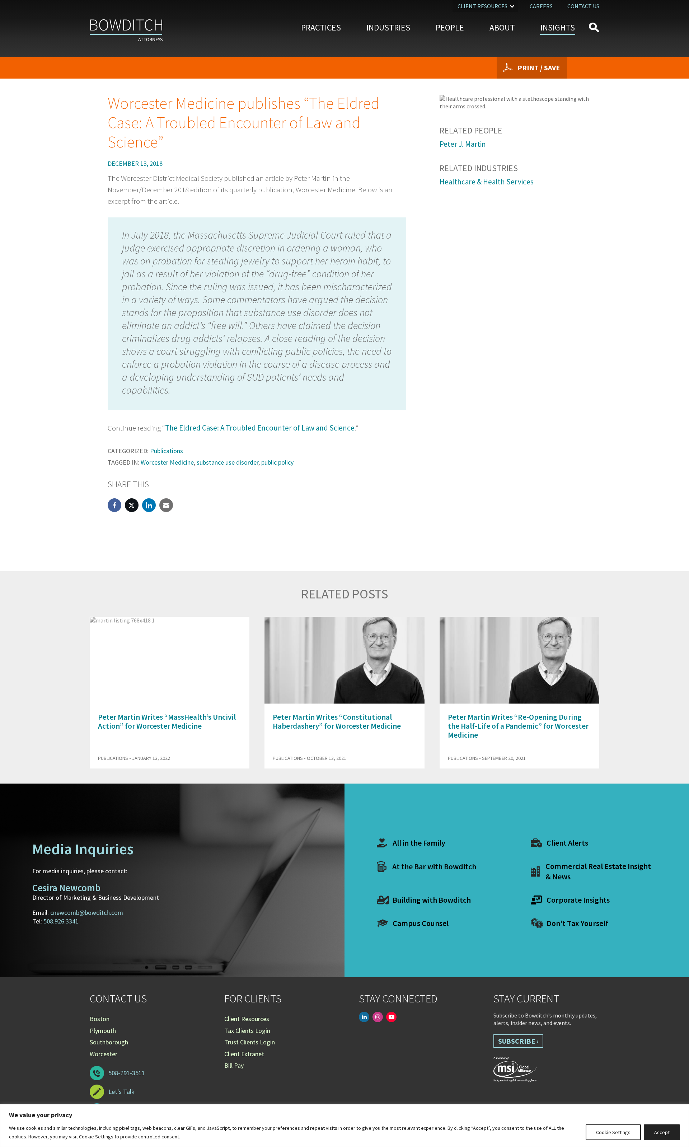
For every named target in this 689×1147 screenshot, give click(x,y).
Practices (321, 27)
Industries (388, 27)
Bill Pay (234, 1065)
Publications (166, 451)
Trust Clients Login (249, 1042)
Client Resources (482, 6)
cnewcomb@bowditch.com (86, 912)
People (450, 27)
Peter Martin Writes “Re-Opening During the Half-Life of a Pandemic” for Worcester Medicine (518, 726)
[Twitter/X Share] (132, 505)
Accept (662, 1132)
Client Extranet (244, 1054)
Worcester (103, 1054)
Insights (557, 27)
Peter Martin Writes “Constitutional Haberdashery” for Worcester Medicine (337, 721)
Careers (541, 6)
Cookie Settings (613, 1132)
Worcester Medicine (167, 462)
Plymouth (103, 1030)
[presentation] (581, 598)
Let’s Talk (121, 1091)
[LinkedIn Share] (149, 505)
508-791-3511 (126, 1073)
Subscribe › (518, 1040)
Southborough (109, 1042)
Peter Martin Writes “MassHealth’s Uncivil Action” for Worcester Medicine (167, 721)
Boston (99, 1019)
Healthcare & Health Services (487, 182)
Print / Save (538, 67)
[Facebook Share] (114, 505)
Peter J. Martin (463, 144)
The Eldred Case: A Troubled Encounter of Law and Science (260, 428)
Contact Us (583, 6)
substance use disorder (227, 462)
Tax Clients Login (247, 1030)
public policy (277, 462)
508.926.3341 (61, 921)
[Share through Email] (166, 505)
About (502, 27)
